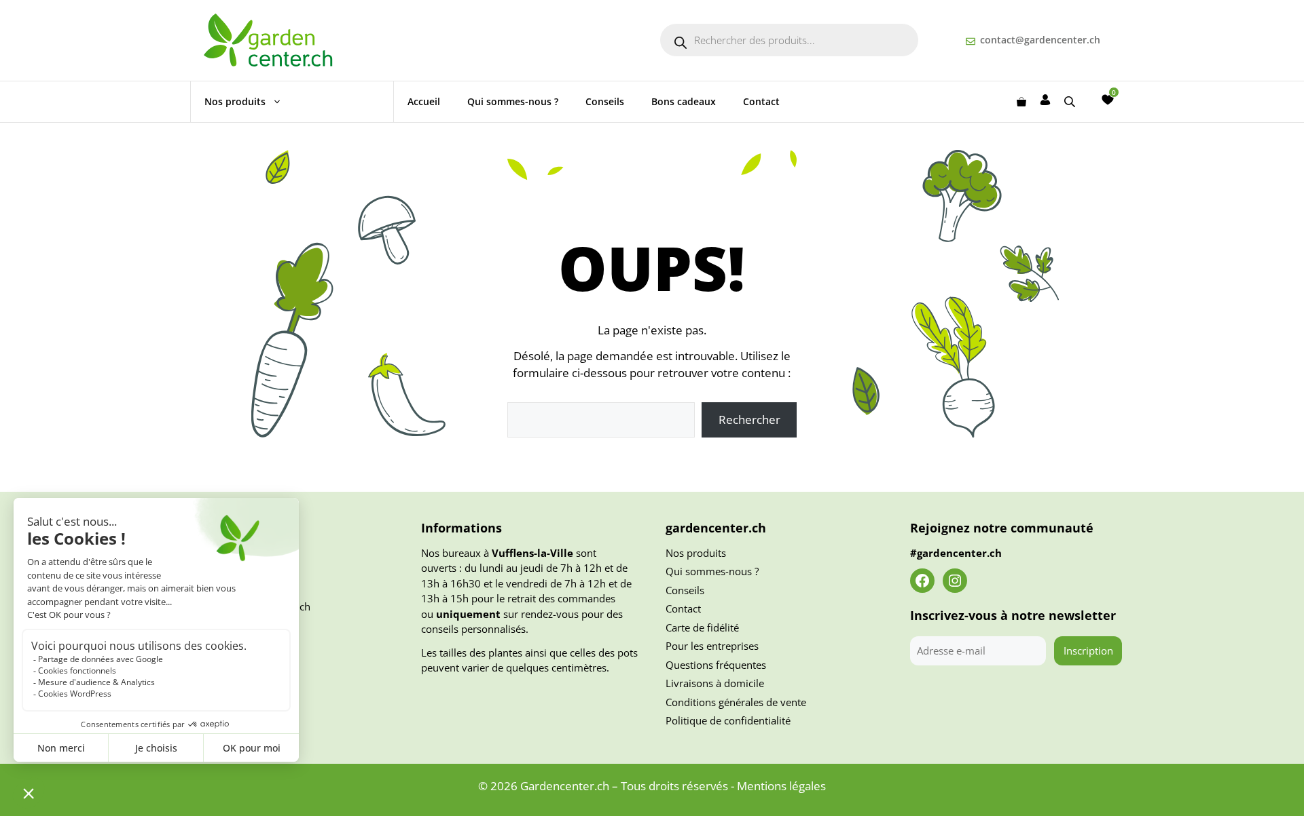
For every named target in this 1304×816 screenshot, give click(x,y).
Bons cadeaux (683, 101)
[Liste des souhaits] (1108, 100)
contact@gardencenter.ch (1040, 39)
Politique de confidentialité (728, 720)
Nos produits (235, 101)
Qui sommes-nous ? (512, 101)
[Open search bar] (1071, 101)
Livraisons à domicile (715, 683)
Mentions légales (781, 786)
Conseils (604, 101)
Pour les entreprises (712, 646)
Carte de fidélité (702, 627)
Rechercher (749, 419)
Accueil (424, 101)
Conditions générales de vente (736, 702)
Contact (761, 101)
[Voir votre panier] (1021, 101)
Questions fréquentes (716, 665)
